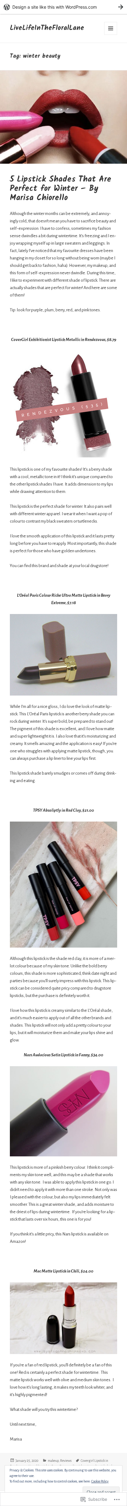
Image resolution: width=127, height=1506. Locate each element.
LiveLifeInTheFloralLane (47, 28)
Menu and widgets (110, 28)
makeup (53, 1460)
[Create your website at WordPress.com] (63, 7)
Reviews (66, 1460)
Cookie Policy (100, 1481)
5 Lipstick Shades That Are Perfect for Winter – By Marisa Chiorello (60, 188)
